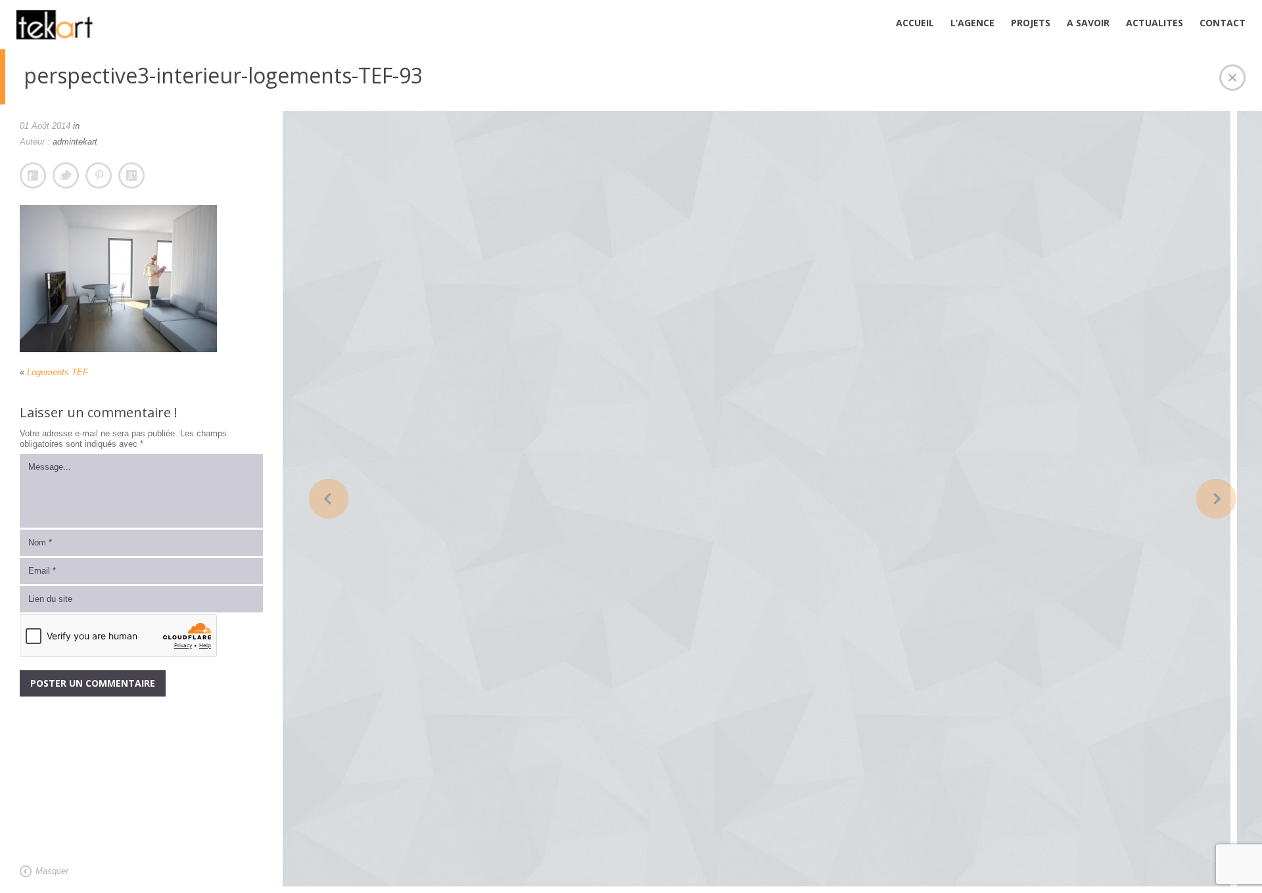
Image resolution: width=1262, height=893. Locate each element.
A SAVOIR (1088, 22)
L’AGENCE (972, 22)
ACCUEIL (915, 22)
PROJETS (1030, 22)
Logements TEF (57, 372)
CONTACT (1223, 22)
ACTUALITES (1154, 22)
